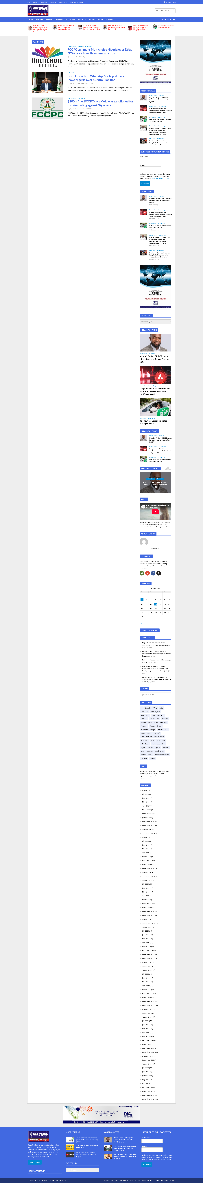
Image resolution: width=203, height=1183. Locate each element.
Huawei (160, 730)
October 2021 (147, 1009)
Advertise (44, 2)
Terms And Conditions (76, 2)
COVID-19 (144, 719)
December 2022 (148, 954)
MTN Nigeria (145, 744)
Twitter (152, 758)
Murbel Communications (58, 1180)
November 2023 (148, 915)
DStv (156, 722)
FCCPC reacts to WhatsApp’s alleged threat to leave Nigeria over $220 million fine (98, 78)
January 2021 (147, 1044)
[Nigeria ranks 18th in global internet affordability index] (108, 1139)
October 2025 (147, 829)
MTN (152, 740)
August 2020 (147, 1064)
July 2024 (145, 884)
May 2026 (146, 802)
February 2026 (147, 814)
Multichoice (156, 744)
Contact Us (53, 2)
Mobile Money (159, 737)
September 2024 (148, 876)
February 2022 (147, 993)
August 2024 (147, 880)
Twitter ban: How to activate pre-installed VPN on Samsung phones (87, 1140)
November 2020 (148, 1052)
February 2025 (147, 860)
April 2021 (146, 1032)
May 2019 (146, 1079)
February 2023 (147, 950)
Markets (92, 19)
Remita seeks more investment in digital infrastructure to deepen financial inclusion (160, 143)
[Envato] (142, 573)
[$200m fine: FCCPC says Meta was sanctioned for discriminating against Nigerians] (47, 108)
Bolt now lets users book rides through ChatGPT (141, 26)
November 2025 (148, 825)
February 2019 (147, 1087)
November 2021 (148, 1005)
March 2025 (146, 857)
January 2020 (147, 1076)
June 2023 (146, 935)
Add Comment (90, 57)
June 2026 (146, 798)
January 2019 (147, 1091)
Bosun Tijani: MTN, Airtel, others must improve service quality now (41, 27)
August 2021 (147, 1017)
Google (152, 730)
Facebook (144, 726)
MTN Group (161, 740)
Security (150, 751)
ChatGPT (160, 715)
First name (144, 157)
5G (142, 708)
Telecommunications (162, 755)
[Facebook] (153, 573)
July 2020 (145, 1068)
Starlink (143, 755)
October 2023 (147, 919)
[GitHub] (158, 573)
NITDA (150, 747)
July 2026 (145, 794)
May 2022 (146, 982)
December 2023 (148, 911)
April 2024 (146, 896)
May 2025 (146, 849)
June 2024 (146, 888)
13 (156, 604)
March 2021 (146, 1036)
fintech (152, 726)
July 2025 (145, 841)
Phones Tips (70, 19)
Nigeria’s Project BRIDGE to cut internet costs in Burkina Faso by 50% (91, 27)
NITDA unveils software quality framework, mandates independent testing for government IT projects (166, 29)
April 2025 (146, 853)
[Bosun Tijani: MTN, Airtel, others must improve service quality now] (29, 27)
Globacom (144, 730)
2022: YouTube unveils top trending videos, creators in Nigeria (86, 1155)
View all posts (155, 549)
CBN (153, 715)
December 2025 (148, 821)
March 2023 (146, 946)
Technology (59, 19)
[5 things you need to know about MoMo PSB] (70, 1147)
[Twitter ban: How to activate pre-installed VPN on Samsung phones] (70, 1139)
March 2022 (146, 990)
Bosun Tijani (145, 715)
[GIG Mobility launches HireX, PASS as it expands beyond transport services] (55, 27)
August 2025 (147, 837)
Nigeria (143, 747)
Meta (149, 733)
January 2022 (147, 997)
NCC (163, 744)
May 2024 (146, 892)
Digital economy (146, 722)
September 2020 (148, 1060)
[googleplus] (147, 573)
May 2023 (146, 939)
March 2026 (146, 810)
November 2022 (148, 958)
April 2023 (146, 943)
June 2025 (146, 845)
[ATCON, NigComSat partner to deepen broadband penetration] (108, 1156)
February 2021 (147, 1040)
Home (29, 2)
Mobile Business (146, 737)
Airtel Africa (144, 712)
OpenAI (157, 747)
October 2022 (147, 962)
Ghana (159, 726)
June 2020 (146, 1072)
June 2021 (146, 1025)
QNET (143, 751)
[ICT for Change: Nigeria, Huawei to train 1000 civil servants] (108, 1148)
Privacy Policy (63, 2)
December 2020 (148, 1048)
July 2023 (145, 931)
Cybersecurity (154, 719)
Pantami (166, 747)
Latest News (72, 46)
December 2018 (148, 1095)
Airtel (161, 708)
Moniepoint (144, 740)
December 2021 (148, 1001)
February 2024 (147, 904)
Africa (155, 708)
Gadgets (49, 19)
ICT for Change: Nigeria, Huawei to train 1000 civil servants (125, 1147)
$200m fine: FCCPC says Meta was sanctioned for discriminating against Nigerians (100, 103)
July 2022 (145, 974)
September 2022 (148, 966)
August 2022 (147, 970)
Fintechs (152, 138)
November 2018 (148, 1099)
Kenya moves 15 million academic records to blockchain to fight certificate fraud (115, 28)
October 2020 (147, 1056)
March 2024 (146, 900)
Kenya (143, 733)
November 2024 (148, 868)
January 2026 (147, 818)
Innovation (82, 19)
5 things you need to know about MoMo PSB (87, 1146)
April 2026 (146, 806)
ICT (166, 730)
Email (142, 165)
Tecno (150, 755)
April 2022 (146, 986)
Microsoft (157, 733)
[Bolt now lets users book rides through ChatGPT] (130, 26)
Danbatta (165, 719)
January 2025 (147, 864)
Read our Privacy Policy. (160, 178)
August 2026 (147, 790)
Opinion (100, 19)
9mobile (148, 708)
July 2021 (145, 1021)
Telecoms (39, 19)
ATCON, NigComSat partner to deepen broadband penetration (125, 1155)
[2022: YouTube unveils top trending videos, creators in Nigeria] (70, 1154)
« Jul (141, 623)
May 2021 (146, 1029)
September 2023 (148, 923)
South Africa (159, 751)
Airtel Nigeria (155, 712)
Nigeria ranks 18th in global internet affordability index (123, 1139)
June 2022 (146, 978)
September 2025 (148, 833)
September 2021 (148, 1013)
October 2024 (147, 872)
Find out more (35, 1162)
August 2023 (147, 927)
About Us (36, 2)
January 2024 (147, 907)
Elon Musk (163, 722)
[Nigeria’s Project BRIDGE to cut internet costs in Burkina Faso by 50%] (79, 27)
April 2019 (146, 1083)
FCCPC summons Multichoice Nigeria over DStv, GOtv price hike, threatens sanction (100, 51)
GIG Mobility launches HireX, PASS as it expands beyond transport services (66, 27)
